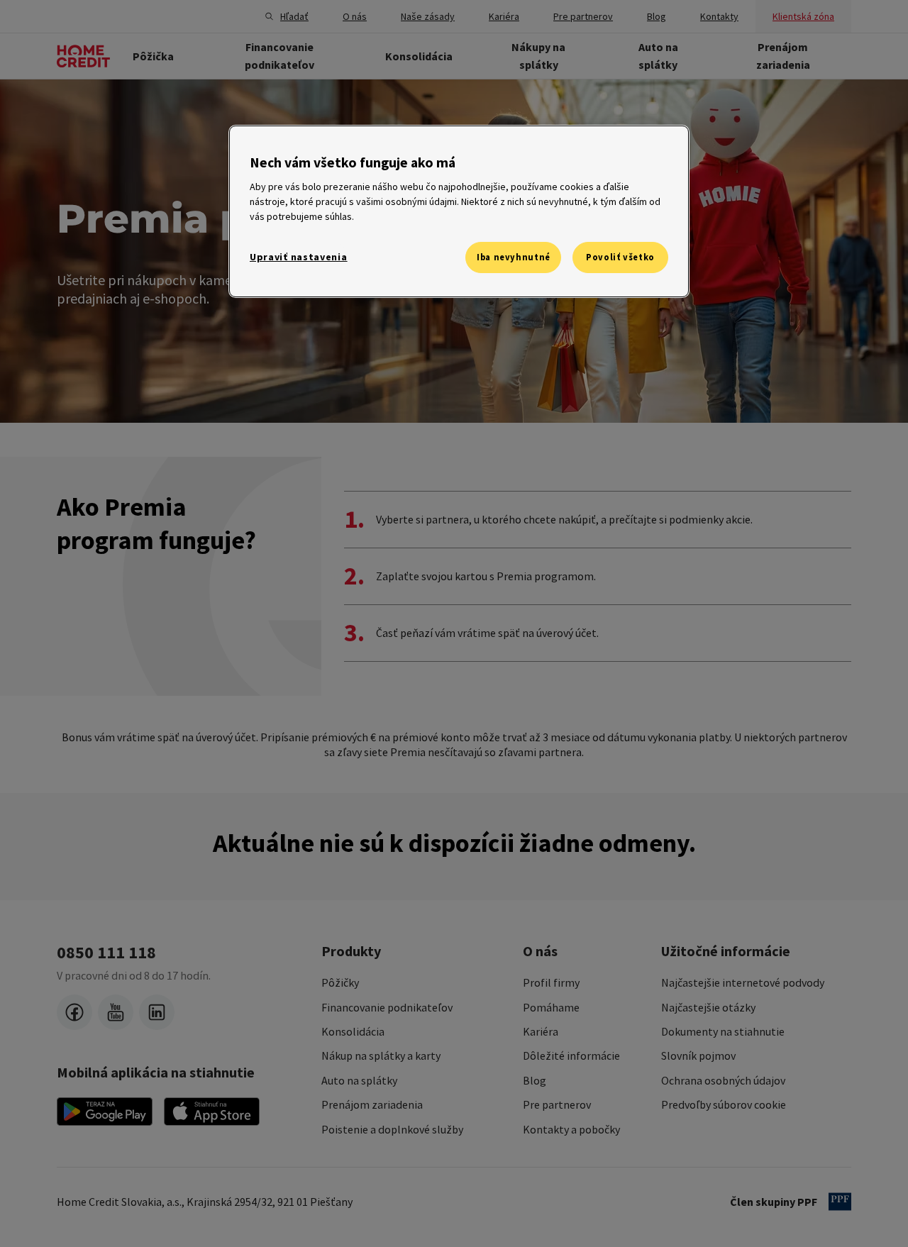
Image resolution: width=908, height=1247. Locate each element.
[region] (459, 211)
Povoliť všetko (620, 257)
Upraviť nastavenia (299, 256)
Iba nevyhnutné (513, 257)
